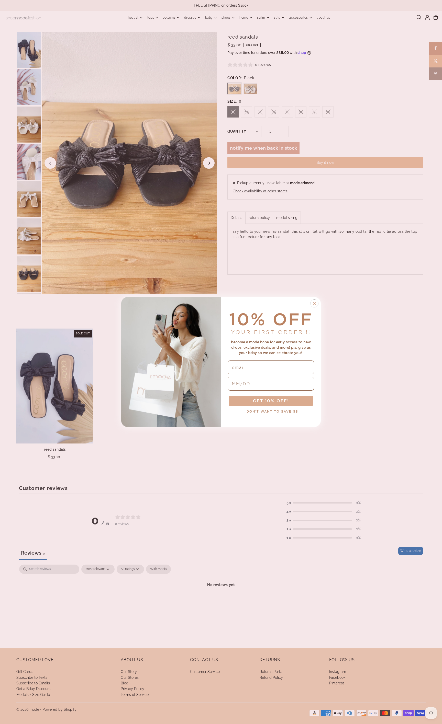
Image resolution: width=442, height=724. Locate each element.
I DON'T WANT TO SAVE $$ (271, 411)
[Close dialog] (314, 303)
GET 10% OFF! (271, 401)
